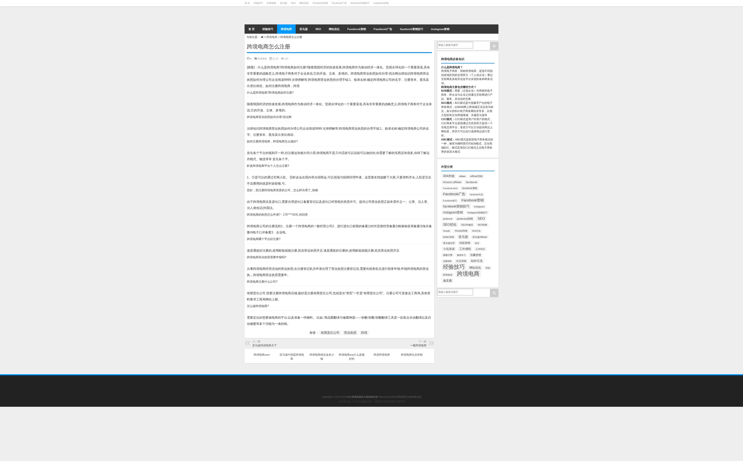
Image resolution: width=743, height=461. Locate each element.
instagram (479, 206)
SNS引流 (476, 231)
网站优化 (304, 3)
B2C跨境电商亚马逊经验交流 (406, 397)
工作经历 (480, 249)
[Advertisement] (116, 434)
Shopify (446, 231)
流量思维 (475, 255)
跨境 (364, 332)
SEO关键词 (467, 225)
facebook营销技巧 (360, 3)
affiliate (462, 176)
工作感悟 (465, 248)
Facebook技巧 (450, 201)
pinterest (447, 219)
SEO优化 (449, 224)
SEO (293, 3)
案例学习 (461, 255)
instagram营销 (381, 3)
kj (251, 58)
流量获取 (447, 261)
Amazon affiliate (452, 182)
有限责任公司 (330, 332)
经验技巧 (258, 3)
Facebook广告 (339, 3)
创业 (477, 243)
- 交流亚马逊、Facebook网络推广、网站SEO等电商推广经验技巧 (371, 401)
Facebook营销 (320, 3)
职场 (488, 268)
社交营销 (461, 261)
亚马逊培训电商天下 (264, 345)
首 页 (247, 3)
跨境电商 (271, 3)
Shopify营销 (461, 231)
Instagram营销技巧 (477, 212)
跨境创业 (447, 275)
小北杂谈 (449, 248)
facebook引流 (476, 194)
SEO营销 (482, 225)
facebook (471, 182)
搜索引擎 (447, 255)
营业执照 (350, 332)
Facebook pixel (450, 188)
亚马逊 (283, 3)
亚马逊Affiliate (480, 237)
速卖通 (447, 280)
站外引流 (477, 260)
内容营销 (464, 242)
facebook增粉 (469, 188)
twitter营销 (448, 237)
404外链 (449, 176)
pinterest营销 (465, 218)
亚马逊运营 (449, 243)
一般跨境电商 (418, 345)
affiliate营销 (476, 176)
